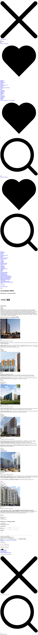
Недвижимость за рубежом (5, 87)
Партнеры (2, 85)
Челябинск (2, 41)
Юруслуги (4, 255)
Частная (1, 270)
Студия (1, 259)
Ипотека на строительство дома (5, 277)
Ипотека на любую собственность (6, 276)
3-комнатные (2, 267)
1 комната (2, 260)
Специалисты (2, 91)
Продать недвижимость (4, 43)
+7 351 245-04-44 (3, 39)
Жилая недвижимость (4, 272)
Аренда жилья (2, 280)
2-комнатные (2, 266)
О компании (2, 90)
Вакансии (2, 92)
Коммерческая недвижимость (5, 275)
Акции (1, 88)
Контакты (2, 98)
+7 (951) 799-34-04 (3, 450)
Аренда (1, 254)
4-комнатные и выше (3, 268)
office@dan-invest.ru (3, 100)
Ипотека (1, 83)
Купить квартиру (3, 258)
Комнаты (1, 269)
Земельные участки (3, 273)
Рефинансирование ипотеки (5, 279)
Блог (1, 89)
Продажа (1, 81)
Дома (1, 271)
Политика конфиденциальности (5, 552)
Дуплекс (5, 634)
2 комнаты (2, 261)
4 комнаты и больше (3, 263)
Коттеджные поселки (4, 274)
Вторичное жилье (3, 264)
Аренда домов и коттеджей (5, 281)
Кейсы (1, 86)
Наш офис (2, 540)
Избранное (2, 80)
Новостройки (2, 82)
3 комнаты (2, 262)
